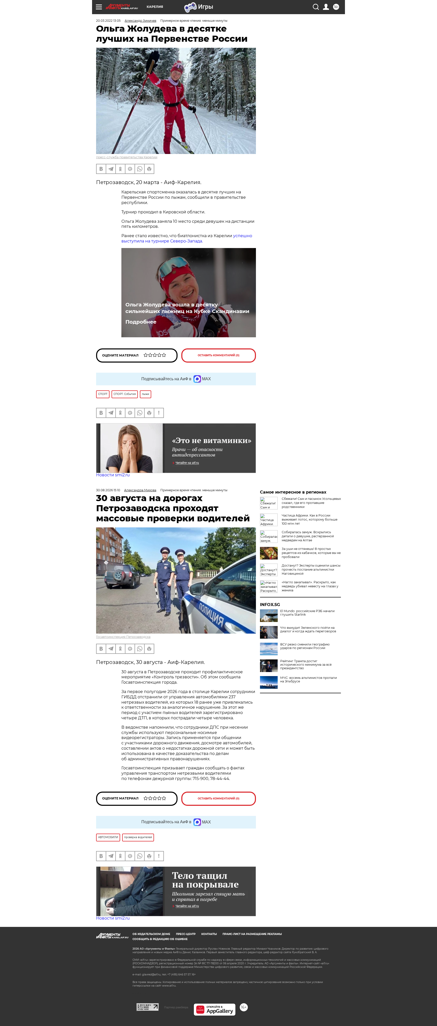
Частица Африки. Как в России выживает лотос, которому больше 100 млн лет (309, 519)
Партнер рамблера (176, 1007)
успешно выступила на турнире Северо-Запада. (186, 238)
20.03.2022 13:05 (108, 21)
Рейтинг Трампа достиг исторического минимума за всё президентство (306, 664)
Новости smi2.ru (113, 475)
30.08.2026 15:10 (108, 490)
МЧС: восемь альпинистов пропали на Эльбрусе (308, 679)
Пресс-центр (185, 934)
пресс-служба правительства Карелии (126, 157)
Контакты (209, 934)
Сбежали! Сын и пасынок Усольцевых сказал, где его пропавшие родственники (311, 503)
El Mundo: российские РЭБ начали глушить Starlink (307, 612)
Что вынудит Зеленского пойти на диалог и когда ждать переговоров (308, 629)
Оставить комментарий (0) (218, 355)
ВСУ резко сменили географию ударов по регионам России (305, 646)
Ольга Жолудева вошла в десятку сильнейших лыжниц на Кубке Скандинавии (187, 308)
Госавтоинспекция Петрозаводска (123, 637)
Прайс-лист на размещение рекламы (252, 934)
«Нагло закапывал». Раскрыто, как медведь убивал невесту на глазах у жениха (310, 586)
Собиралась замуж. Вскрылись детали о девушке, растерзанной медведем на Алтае (308, 536)
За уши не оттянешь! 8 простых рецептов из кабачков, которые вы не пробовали (311, 553)
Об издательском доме (151, 934)
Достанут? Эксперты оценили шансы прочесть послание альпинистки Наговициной (311, 569)
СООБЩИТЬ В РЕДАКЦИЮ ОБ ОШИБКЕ (160, 939)
